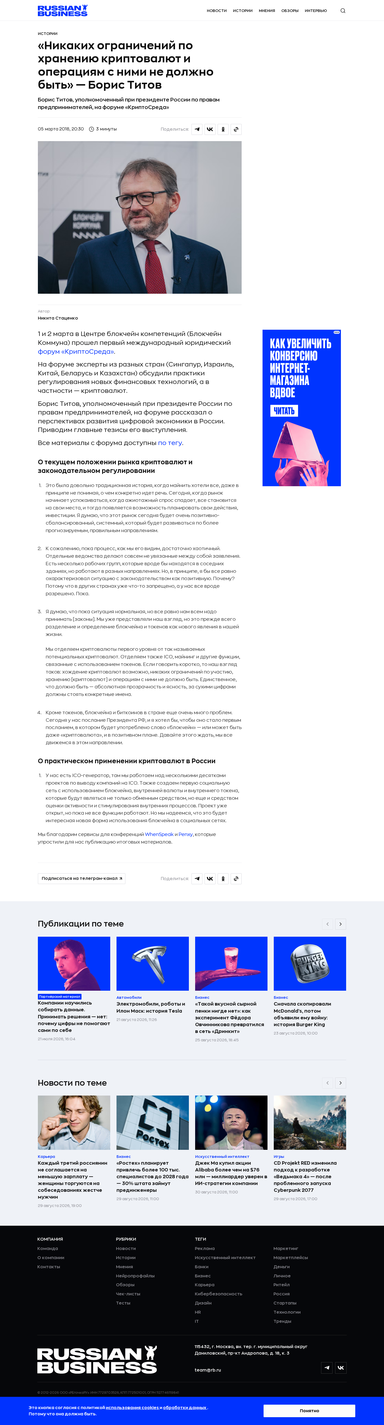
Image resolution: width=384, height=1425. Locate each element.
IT (197, 1321)
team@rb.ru (208, 1370)
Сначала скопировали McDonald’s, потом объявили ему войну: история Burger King (302, 1014)
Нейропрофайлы (135, 1276)
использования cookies (133, 1408)
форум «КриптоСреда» (76, 351)
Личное (282, 1276)
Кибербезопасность (218, 1294)
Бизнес (203, 1276)
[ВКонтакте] (341, 1368)
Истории (243, 11)
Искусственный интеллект (225, 1258)
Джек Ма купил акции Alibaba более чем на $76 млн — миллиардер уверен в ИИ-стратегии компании (231, 1173)
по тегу (170, 443)
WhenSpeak (159, 834)
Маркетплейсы (291, 1258)
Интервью (316, 11)
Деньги (282, 1267)
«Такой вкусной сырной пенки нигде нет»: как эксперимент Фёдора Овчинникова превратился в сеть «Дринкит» (229, 1017)
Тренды (282, 1321)
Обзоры (290, 11)
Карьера (204, 1285)
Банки (201, 1267)
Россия (282, 1294)
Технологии (287, 1312)
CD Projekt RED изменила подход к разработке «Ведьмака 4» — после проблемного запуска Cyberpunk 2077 (305, 1177)
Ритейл (282, 1285)
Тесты (123, 1303)
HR (198, 1312)
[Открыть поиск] (343, 11)
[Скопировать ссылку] (236, 129)
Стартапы (285, 1303)
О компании (50, 1258)
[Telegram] (327, 1368)
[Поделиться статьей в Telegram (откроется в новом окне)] (196, 129)
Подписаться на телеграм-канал (80, 878)
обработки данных (185, 1408)
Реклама (205, 1249)
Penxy (186, 834)
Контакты (48, 1267)
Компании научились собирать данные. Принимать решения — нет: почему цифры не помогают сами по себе (74, 1016)
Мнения (267, 11)
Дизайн (203, 1303)
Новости (217, 11)
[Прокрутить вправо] (340, 924)
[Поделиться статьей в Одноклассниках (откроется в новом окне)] (223, 129)
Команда (47, 1249)
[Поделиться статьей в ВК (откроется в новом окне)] (210, 129)
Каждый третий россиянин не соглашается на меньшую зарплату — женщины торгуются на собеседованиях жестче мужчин (72, 1180)
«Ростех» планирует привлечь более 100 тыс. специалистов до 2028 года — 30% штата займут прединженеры (153, 1177)
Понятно (309, 1411)
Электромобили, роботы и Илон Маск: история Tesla (151, 1007)
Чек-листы (128, 1294)
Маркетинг (286, 1249)
